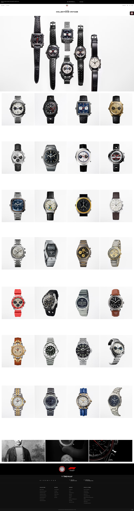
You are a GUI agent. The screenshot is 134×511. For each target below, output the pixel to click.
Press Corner (56, 494)
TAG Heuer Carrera (42, 492)
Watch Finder (42, 489)
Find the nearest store (74, 480)
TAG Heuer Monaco (43, 497)
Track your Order (71, 502)
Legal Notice (86, 501)
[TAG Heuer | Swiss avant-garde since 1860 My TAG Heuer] (67, 476)
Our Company (56, 489)
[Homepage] (67, 5)
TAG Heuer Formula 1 (43, 494)
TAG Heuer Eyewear (43, 500)
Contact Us (70, 489)
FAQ (70, 491)
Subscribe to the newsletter (89, 480)
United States (71, 1)
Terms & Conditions (86, 489)
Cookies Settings (86, 492)
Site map (55, 497)
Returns (70, 497)
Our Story (55, 491)
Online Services (71, 492)
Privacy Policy (86, 491)
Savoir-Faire (56, 492)
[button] (130, 5)
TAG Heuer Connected (43, 491)
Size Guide (70, 500)
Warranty (70, 494)
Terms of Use (86, 494)
